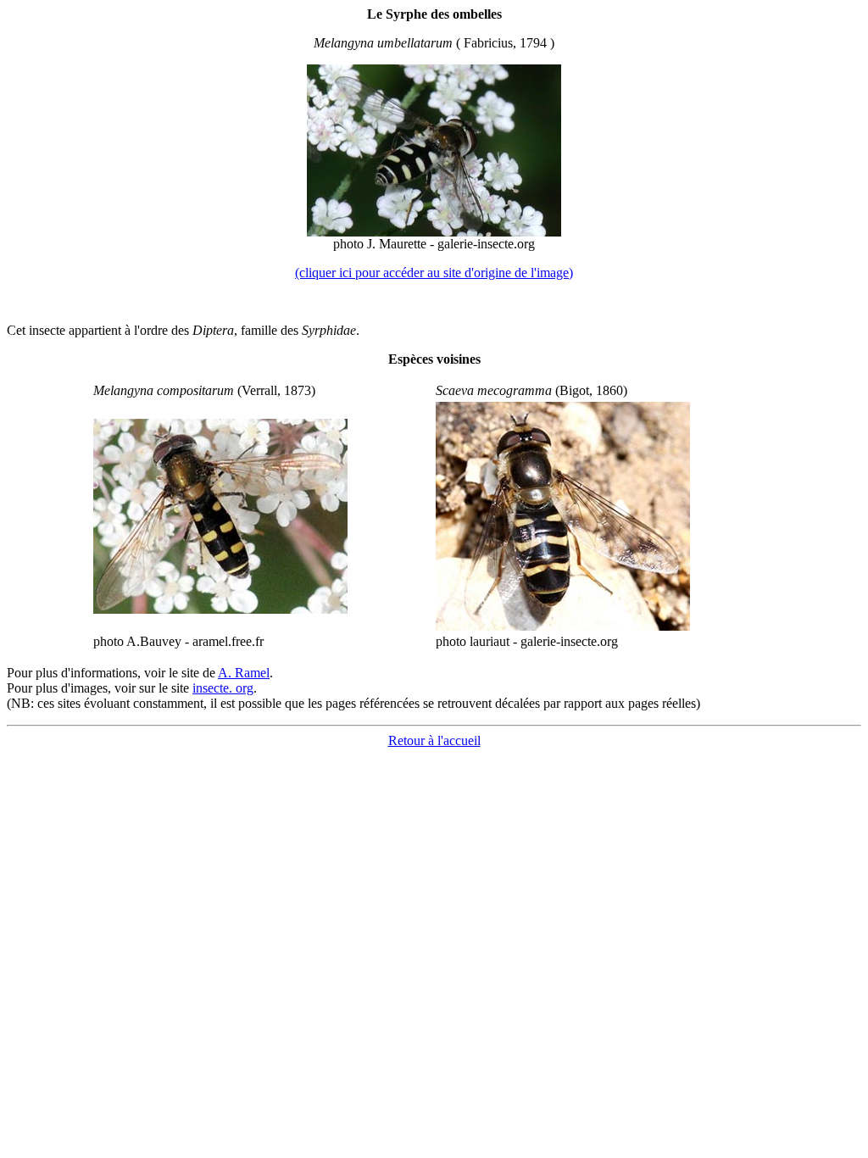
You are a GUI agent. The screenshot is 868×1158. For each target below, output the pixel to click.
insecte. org (222, 688)
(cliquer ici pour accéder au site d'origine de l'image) (434, 272)
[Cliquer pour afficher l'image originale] (434, 232)
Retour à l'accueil (434, 740)
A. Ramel (244, 672)
